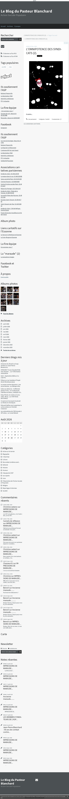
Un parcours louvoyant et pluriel (11, 401)
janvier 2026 (6, 342)
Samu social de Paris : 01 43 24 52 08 (11, 179)
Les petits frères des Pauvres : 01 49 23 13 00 (11, 196)
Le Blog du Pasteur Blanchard (26, 11)
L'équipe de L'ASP (8, 473)
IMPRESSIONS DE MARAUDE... (10, 510)
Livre (4, 478)
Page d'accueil (52, 35)
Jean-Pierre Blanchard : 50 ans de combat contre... (12, 729)
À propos (17, 26)
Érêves (3, 380)
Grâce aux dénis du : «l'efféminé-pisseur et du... (10, 390)
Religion (5, 485)
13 (15, 432)
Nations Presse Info (6, 93)
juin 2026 (5, 329)
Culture (5, 459)
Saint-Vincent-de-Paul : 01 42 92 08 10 (11, 205)
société (4, 67)
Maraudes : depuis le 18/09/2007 (10, 118)
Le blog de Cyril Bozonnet (8, 148)
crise (10, 67)
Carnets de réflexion (11, 521)
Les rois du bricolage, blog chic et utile (11, 141)
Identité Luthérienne (7, 99)
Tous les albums (8, 314)
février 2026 (6, 339)
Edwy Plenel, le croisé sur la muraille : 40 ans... (10, 396)
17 (5, 435)
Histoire (5, 468)
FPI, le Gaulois (5, 101)
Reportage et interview (10, 488)
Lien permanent (32, 119)
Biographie (6, 454)
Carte (4, 634)
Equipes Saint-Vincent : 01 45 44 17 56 (11, 200)
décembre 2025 (7, 345)
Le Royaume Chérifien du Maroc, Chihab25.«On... (11, 391)
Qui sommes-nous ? (7, 247)
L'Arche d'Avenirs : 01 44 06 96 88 (10, 182)
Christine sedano (10, 507)
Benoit (6, 587)
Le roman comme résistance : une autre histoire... (11, 385)
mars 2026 (6, 337)
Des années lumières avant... (11, 462)
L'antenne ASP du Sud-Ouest (9, 150)
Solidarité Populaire (7, 161)
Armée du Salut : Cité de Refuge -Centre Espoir (11, 209)
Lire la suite (4, 277)
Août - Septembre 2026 (8, 376)
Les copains (6, 476)
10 (5, 432)
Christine (7, 576)
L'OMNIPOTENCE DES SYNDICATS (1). (36, 39)
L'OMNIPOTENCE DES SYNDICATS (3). (35, 35)
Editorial (5, 465)
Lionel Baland (14, 413)
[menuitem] (4, 26)
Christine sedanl (10, 535)
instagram (4, 128)
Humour (5, 470)
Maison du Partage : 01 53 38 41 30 (10, 189)
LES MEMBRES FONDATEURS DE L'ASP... (12, 718)
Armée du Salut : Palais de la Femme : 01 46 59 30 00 (9, 192)
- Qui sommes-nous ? (7, 111)
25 (8, 438)
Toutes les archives (9, 350)
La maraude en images (7, 257)
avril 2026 (6, 334)
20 (15, 435)
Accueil (3, 26)
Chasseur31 (8, 563)
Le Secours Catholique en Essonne (11, 235)
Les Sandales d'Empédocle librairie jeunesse (11, 381)
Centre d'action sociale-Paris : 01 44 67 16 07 (11, 185)
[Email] (2, 46)
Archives (10, 26)
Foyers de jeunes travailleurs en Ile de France (11, 213)
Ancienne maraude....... (11, 588)
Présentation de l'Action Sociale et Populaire (11, 482)
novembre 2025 (7, 347)
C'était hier (6, 457)
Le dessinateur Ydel (7, 96)
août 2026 (6, 324)
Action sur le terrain (9, 451)
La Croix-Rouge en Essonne (9, 237)
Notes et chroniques (9, 403)
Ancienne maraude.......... (11, 599)
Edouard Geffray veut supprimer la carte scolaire (11, 406)
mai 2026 (5, 332)
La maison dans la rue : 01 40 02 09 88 (11, 176)
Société (5, 491)
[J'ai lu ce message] (67, 796)
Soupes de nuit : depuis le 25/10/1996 (8, 114)
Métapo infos (16, 386)
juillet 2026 (6, 326)
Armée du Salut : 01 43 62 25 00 (10, 174)
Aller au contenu (5, 2)
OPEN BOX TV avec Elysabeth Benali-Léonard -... (11, 371)
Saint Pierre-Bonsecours (8, 366)
